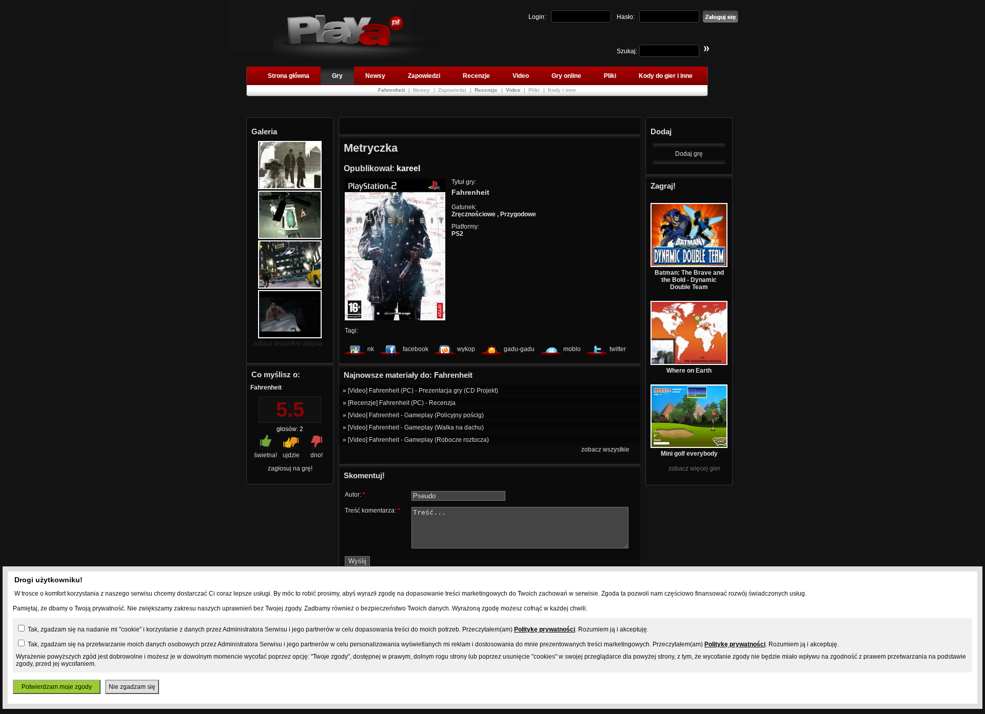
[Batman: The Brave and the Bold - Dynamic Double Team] (689, 265)
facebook (415, 349)
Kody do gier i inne (666, 75)
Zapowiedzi (424, 75)
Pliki (610, 75)
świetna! (265, 455)
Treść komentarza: (372, 510)
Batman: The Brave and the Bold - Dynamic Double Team (689, 280)
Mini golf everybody (689, 453)
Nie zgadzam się (132, 686)
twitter (617, 349)
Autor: (355, 494)
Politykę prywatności (544, 629)
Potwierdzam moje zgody (57, 686)
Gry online (566, 75)
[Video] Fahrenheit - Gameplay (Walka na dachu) (416, 427)
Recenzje (476, 75)
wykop (466, 349)
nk (370, 349)
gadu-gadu (519, 349)
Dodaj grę (689, 153)
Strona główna (288, 75)
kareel (408, 168)
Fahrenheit (392, 90)
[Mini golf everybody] (689, 446)
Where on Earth (689, 370)
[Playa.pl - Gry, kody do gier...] (354, 56)
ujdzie (291, 455)
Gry (337, 75)
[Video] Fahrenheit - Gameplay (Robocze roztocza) (418, 439)
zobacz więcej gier (694, 468)
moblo (572, 349)
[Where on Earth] (689, 362)
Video (521, 75)
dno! (316, 455)
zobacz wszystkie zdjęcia (288, 343)
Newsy (375, 75)
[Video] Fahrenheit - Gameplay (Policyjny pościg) (416, 415)
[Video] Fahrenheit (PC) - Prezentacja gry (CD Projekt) (423, 390)
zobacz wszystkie (605, 449)
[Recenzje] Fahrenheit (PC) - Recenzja (402, 402)
